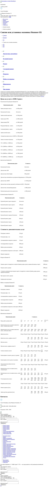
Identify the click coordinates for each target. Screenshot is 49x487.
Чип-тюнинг (6, 460)
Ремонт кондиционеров (8, 446)
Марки (4, 20)
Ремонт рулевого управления (9, 448)
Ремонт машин (6, 425)
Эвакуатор (5, 24)
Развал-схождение (7, 441)
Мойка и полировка (7, 438)
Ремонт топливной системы (9, 450)
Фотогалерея (6, 21)
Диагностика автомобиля (8, 431)
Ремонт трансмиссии (7, 453)
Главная (5, 35)
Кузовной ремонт (7, 435)
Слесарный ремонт (7, 455)
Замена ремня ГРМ (7, 433)
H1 (3, 40)
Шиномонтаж (6, 461)
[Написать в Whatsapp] (24, 485)
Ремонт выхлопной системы (9, 443)
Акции (4, 23)
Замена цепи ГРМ (7, 432)
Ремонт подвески (7, 447)
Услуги (42, 96)
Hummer (5, 37)
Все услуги (5, 19)
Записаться (3, 423)
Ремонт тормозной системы (9, 451)
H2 (3, 45)
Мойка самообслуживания (9, 439)
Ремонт (4, 442)
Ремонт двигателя (7, 445)
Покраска (5, 440)
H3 (3, 46)
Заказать (2, 473)
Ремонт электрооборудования (9, 454)
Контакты (5, 22)
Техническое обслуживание (9, 456)
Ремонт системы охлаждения (9, 449)
